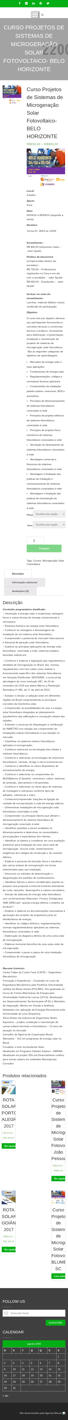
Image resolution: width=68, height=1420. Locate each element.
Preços (30, 515)
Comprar (44, 548)
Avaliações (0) (20, 591)
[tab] (18, 573)
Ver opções (10, 1146)
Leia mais (59, 1276)
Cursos (37, 560)
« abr (5, 1395)
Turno (30, 526)
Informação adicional (24, 582)
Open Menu (35, 14)
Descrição (18, 573)
